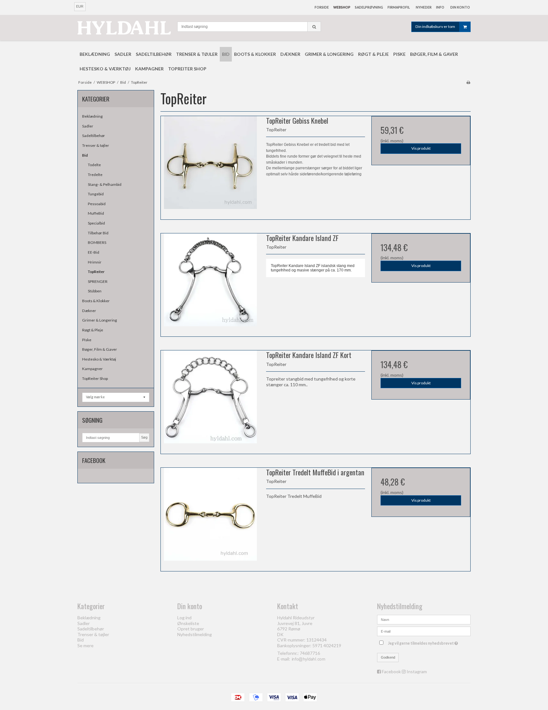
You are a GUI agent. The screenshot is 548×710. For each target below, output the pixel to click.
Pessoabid (97, 203)
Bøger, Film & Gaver (99, 349)
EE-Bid (93, 252)
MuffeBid (96, 213)
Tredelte (95, 174)
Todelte (94, 164)
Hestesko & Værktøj (99, 359)
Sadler (87, 126)
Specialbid (96, 223)
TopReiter (96, 271)
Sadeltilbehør (93, 135)
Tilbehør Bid (98, 233)
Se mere (85, 645)
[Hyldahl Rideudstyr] (124, 27)
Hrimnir (94, 262)
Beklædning (92, 116)
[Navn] (424, 619)
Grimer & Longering (99, 320)
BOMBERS (97, 242)
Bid (85, 155)
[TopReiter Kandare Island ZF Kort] (210, 399)
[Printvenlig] (468, 82)
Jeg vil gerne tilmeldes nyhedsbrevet (423, 642)
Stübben (94, 291)
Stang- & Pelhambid (104, 184)
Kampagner (92, 368)
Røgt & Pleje (92, 330)
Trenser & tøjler (95, 145)
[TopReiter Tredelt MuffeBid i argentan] (210, 517)
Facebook (391, 671)
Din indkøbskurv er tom (435, 26)
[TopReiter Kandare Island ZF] (210, 282)
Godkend (388, 657)
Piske (86, 339)
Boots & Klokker (96, 300)
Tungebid (96, 194)
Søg (144, 437)
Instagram (417, 671)
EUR (79, 6)
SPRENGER (98, 281)
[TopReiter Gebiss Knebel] (210, 165)
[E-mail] (424, 631)
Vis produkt (421, 148)
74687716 (310, 653)
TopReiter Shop (95, 378)
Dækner (89, 310)
